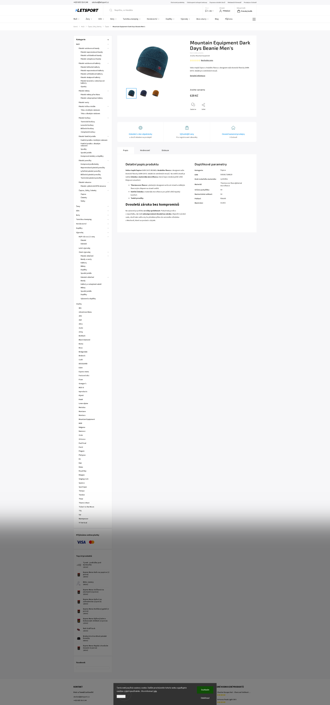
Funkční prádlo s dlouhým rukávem (90, 144)
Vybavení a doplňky (88, 298)
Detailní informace (197, 75)
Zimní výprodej (84, 252)
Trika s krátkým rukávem (90, 110)
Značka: (200, 56)
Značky (79, 304)
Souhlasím (205, 689)
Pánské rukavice (85, 182)
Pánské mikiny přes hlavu (90, 94)
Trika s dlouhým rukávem (90, 113)
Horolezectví (81, 224)
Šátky (83, 201)
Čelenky (84, 197)
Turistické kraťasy (88, 121)
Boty (78, 215)
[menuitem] (77, 19)
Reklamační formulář (234, 2)
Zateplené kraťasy (88, 132)
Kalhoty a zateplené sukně (91, 284)
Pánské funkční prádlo (87, 136)
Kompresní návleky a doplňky (92, 156)
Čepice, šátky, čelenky (87, 190)
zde (155, 691)
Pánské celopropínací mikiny (92, 98)
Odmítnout (205, 698)
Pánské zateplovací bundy (91, 59)
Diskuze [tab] (165, 150)
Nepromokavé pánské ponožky (93, 167)
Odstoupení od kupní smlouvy (197, 2)
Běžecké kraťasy (87, 128)
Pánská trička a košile (87, 106)
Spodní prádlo (86, 152)
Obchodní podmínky (177, 2)
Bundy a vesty (86, 259)
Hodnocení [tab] (145, 150)
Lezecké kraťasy (87, 125)
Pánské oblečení (87, 256)
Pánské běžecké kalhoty (90, 67)
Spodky (84, 149)
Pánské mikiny (84, 91)
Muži (78, 44)
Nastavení (121, 696)
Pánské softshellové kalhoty (92, 74)
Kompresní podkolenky (90, 164)
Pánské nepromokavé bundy (92, 52)
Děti (77, 210)
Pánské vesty (84, 102)
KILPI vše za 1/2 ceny (87, 236)
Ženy (78, 206)
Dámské (84, 244)
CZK (210, 11)
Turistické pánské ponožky (91, 178)
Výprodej (79, 232)
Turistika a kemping (84, 219)
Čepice (83, 194)
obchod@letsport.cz (81, 697)
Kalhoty (84, 263)
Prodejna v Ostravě (250, 2)
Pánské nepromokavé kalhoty (92, 70)
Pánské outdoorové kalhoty (90, 63)
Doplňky (79, 228)
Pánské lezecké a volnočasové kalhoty (93, 82)
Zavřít (249, 114)
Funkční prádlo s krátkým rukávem (94, 140)
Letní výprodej (84, 248)
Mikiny (83, 266)
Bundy (83, 280)
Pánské (83, 240)
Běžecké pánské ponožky (91, 174)
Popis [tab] (125, 150)
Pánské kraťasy (84, 118)
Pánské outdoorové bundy (89, 48)
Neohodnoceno (207, 60)
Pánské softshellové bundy (91, 55)
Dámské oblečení (87, 277)
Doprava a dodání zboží (217, 2)
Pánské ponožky (85, 160)
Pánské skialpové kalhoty (90, 77)
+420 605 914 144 (79, 700)
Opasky (84, 86)
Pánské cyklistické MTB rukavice (93, 186)
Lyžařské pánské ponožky (91, 171)
